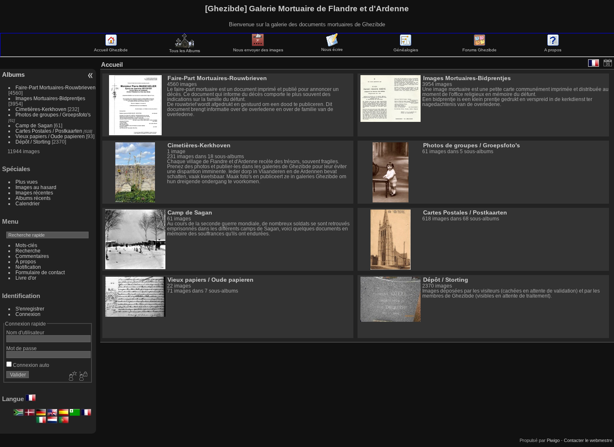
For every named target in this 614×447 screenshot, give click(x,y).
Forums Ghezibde (479, 50)
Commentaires (32, 256)
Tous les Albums (184, 50)
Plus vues (26, 181)
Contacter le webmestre (588, 440)
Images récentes (34, 192)
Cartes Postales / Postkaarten (48, 131)
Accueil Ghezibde (111, 50)
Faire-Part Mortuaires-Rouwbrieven (55, 87)
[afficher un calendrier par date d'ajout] (607, 62)
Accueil (112, 64)
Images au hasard (35, 187)
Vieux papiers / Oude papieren (50, 136)
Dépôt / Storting (33, 141)
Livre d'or (25, 277)
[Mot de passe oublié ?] (82, 376)
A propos (552, 50)
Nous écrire (332, 49)
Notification (28, 267)
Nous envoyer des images (258, 50)
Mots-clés (26, 245)
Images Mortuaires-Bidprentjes (50, 98)
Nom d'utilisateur (25, 332)
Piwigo (553, 440)
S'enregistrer (29, 308)
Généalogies (405, 50)
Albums (13, 74)
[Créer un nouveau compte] (71, 376)
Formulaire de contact (40, 272)
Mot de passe (21, 348)
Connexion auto (30, 365)
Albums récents (33, 198)
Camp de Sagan (34, 125)
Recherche (28, 250)
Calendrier (27, 203)
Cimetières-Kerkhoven (40, 109)
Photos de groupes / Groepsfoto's (53, 114)
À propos (25, 261)
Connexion (28, 314)
